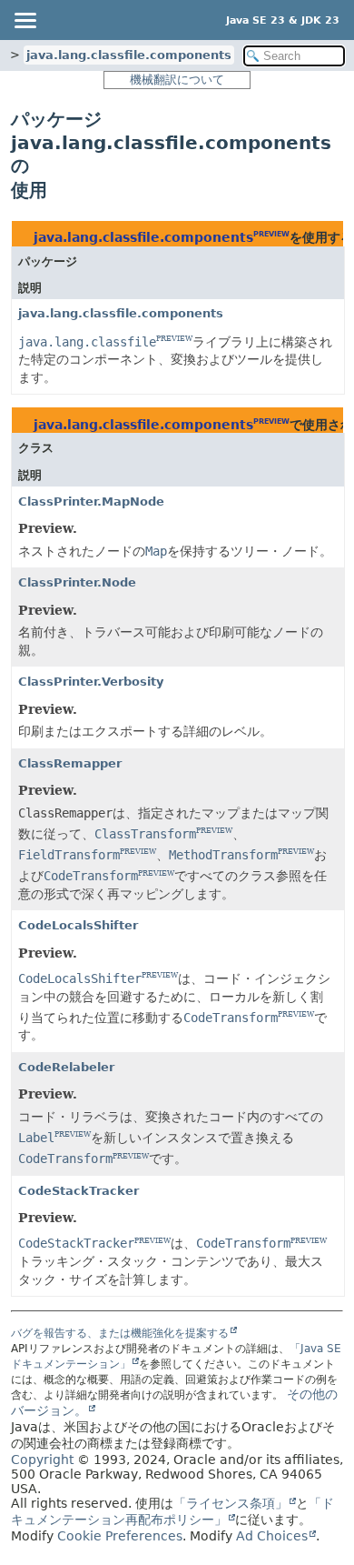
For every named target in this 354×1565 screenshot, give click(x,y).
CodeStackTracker (78, 1191)
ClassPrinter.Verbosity (90, 681)
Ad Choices (272, 1536)
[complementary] (119, 1536)
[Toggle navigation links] (24, 20)
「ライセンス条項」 (230, 1503)
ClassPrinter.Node (77, 582)
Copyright (42, 1459)
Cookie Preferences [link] (119, 1536)
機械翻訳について (177, 79)
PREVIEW (271, 234)
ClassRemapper (70, 763)
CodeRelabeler (66, 1067)
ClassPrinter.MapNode (91, 501)
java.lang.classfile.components (128, 55)
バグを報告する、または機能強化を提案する (120, 1333)
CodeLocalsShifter (78, 925)
